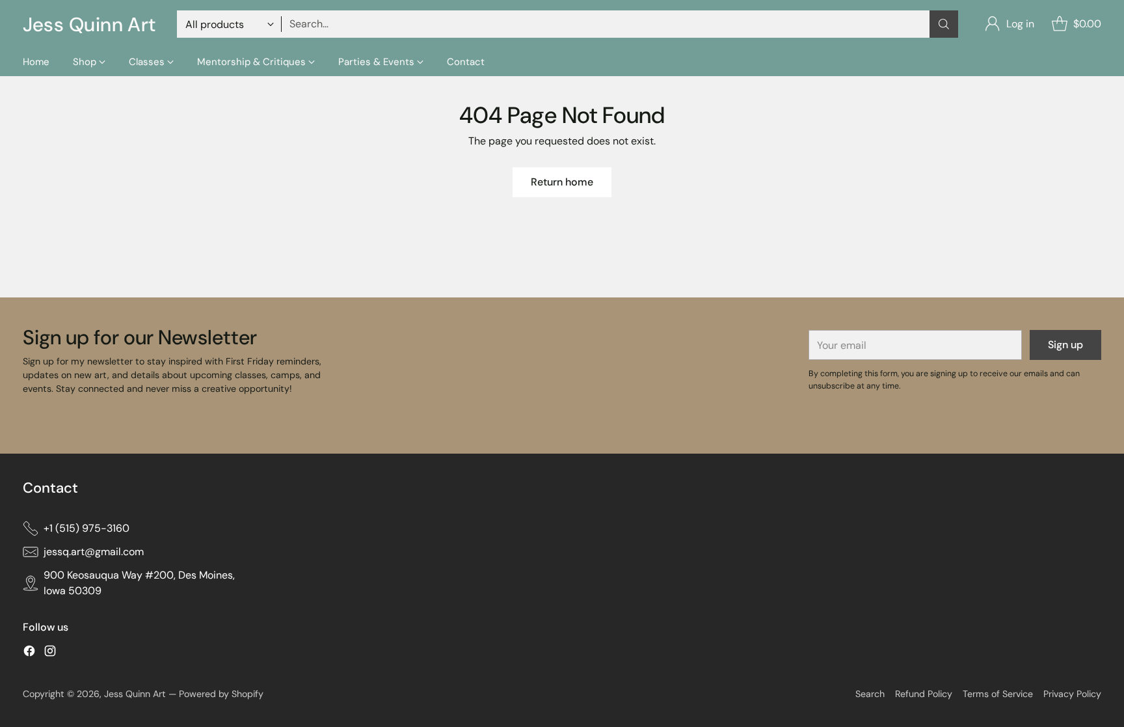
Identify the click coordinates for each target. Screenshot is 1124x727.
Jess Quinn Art (136, 694)
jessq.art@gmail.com (94, 551)
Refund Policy (923, 694)
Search (870, 694)
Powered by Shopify (221, 694)
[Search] (944, 24)
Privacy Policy (1072, 694)
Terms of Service (998, 694)
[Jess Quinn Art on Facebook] (29, 653)
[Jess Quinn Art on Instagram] (50, 653)
